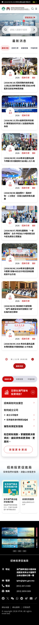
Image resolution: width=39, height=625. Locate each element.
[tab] (8, 379)
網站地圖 (5, 607)
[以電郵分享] (31, 598)
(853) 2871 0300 (23, 585)
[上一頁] (6, 359)
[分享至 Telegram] (21, 598)
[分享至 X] (7, 598)
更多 (34, 2)
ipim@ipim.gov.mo (25, 580)
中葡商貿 (34, 48)
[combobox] (20, 30)
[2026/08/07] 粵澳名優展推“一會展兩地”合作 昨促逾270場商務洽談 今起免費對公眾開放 (18, 2)
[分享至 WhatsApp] (17, 598)
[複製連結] (35, 598)
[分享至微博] (26, 598)
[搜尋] (32, 8)
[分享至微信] (12, 598)
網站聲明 (16, 607)
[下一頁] (32, 359)
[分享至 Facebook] (3, 598)
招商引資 (14, 48)
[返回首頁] (6, 9)
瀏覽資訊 (30, 17)
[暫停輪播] (19, 551)
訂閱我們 (26, 607)
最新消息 (5, 48)
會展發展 (24, 48)
